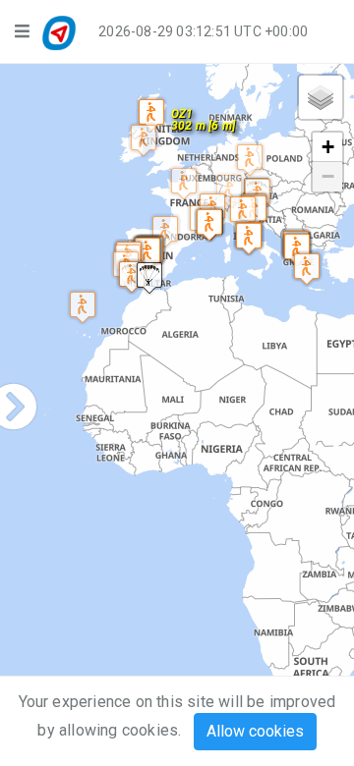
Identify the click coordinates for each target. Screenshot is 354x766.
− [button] (328, 176)
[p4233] (184, 183)
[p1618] (132, 276)
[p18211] (147, 253)
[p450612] (250, 159)
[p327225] (297, 249)
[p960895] (151, 114)
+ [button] (328, 147)
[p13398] (165, 231)
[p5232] (307, 268)
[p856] (143, 140)
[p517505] (229, 190)
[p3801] (243, 211)
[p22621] (82, 307)
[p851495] (209, 224)
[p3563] (149, 277)
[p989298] (249, 238)
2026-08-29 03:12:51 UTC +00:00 (203, 31)
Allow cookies (255, 731)
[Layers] (320, 97)
